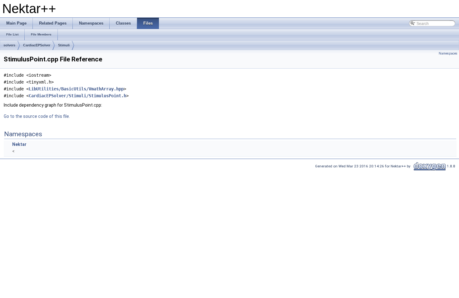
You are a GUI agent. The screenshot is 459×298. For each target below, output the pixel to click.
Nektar (19, 144)
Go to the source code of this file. (37, 116)
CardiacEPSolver (36, 45)
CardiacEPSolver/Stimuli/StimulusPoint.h (77, 95)
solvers (9, 45)
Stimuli (64, 45)
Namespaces (448, 53)
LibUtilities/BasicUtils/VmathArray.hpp (76, 88)
